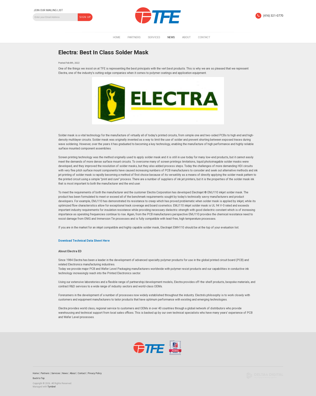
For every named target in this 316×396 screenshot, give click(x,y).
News (171, 37)
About (186, 37)
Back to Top (38, 378)
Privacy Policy (95, 373)
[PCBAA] (174, 349)
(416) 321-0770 (273, 15)
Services (154, 37)
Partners (134, 37)
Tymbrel (52, 386)
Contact (204, 37)
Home (116, 37)
